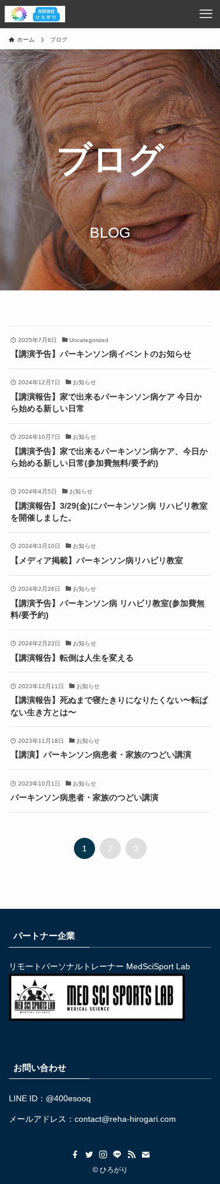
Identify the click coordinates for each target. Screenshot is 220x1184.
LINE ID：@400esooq (50, 1098)
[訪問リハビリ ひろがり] (35, 14)
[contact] (145, 1154)
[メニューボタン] (206, 14)
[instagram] (103, 1154)
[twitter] (89, 1154)
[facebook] (75, 1154)
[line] (117, 1154)
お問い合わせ (39, 1068)
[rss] (131, 1154)
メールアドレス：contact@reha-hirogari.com (92, 1119)
